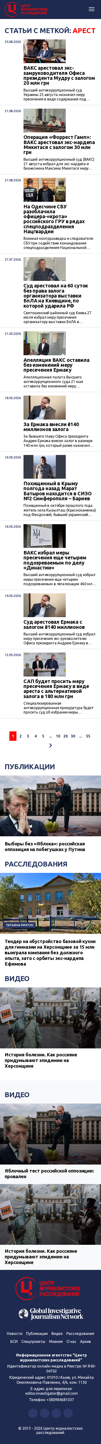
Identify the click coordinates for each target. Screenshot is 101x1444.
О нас (71, 1341)
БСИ (14, 1341)
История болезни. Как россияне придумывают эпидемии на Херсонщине (41, 1060)
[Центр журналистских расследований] (27, 9)
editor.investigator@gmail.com (51, 1393)
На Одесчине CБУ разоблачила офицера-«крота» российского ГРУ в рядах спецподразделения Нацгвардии (54, 219)
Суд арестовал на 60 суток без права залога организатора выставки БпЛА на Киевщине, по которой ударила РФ (55, 295)
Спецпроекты (33, 1341)
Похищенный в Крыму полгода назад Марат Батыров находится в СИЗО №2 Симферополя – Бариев (57, 491)
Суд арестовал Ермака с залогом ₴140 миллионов (54, 624)
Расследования (36, 864)
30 (73, 736)
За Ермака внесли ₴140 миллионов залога (51, 427)
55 (88, 736)
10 (58, 736)
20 (65, 736)
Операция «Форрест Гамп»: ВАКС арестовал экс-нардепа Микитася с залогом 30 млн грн (59, 145)
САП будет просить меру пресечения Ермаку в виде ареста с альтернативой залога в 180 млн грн (56, 689)
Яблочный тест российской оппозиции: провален (49, 1173)
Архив (85, 1341)
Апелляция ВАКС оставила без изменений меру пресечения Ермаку (56, 365)
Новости (14, 1333)
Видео (17, 978)
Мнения (56, 1341)
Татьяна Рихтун (19, 925)
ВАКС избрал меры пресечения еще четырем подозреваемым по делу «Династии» (54, 560)
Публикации (30, 767)
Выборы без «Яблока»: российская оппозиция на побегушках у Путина (45, 846)
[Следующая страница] (50, 745)
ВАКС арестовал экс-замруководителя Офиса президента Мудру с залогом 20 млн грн (59, 75)
